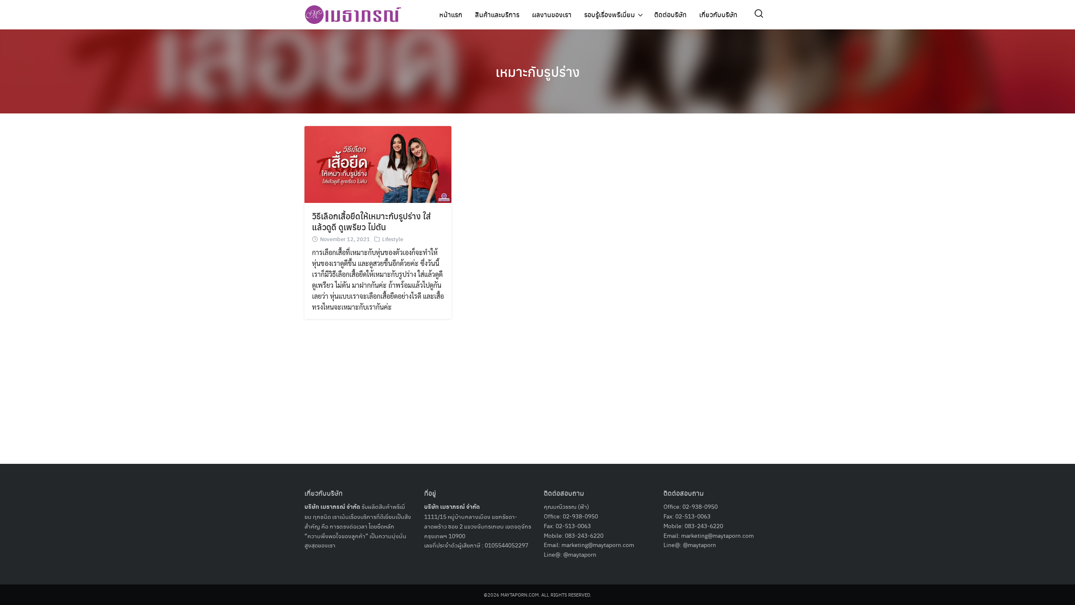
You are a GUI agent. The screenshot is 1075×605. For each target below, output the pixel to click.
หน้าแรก (450, 14)
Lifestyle (392, 239)
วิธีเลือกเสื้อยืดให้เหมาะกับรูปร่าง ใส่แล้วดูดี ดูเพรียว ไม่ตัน (371, 221)
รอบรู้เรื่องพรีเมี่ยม (609, 14)
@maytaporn (579, 554)
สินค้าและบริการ (497, 14)
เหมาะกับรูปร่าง (538, 71)
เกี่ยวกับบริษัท (718, 14)
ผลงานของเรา (552, 14)
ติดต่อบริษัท (670, 14)
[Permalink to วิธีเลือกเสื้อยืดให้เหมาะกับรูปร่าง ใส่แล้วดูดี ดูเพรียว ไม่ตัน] (377, 163)
